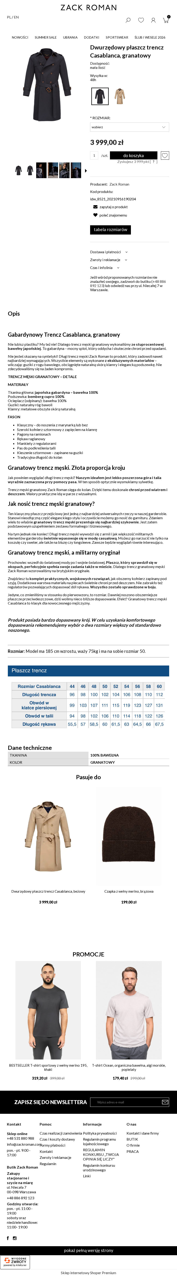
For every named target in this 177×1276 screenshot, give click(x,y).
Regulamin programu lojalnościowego (99, 1141)
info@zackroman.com (24, 1144)
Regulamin (48, 1163)
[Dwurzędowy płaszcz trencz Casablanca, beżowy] (120, 96)
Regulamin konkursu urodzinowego (99, 1167)
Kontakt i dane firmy (143, 1133)
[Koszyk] (167, 20)
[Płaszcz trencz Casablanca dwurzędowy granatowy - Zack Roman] (18, 170)
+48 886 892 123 (20, 1198)
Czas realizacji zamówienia (61, 1133)
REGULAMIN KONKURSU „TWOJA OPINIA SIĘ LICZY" (101, 1154)
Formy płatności (52, 1145)
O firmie (133, 1145)
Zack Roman (119, 184)
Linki (87, 1176)
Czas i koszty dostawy (57, 1139)
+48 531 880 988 (20, 1138)
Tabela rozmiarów (110, 229)
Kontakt (46, 1151)
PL (9, 17)
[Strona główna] (88, 7)
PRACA (133, 1151)
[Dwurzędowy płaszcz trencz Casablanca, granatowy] (100, 96)
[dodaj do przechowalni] (165, 155)
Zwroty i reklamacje (55, 1157)
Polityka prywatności (100, 1133)
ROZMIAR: (100, 118)
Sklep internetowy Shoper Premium (88, 1272)
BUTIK (132, 1139)
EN (16, 17)
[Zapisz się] (165, 1102)
